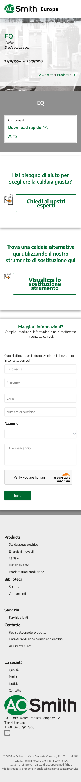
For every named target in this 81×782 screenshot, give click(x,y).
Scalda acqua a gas (16, 47)
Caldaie (9, 43)
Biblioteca (13, 579)
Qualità (14, 670)
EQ (14, 137)
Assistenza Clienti (20, 646)
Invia (18, 495)
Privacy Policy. (60, 760)
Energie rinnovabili (21, 551)
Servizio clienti (18, 617)
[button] (40, 120)
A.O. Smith (46, 75)
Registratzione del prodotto (27, 632)
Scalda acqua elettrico (23, 544)
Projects (14, 677)
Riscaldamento (19, 565)
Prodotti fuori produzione (26, 572)
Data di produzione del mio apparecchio (36, 639)
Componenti (17, 593)
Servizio (11, 609)
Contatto (12, 624)
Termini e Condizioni (36, 760)
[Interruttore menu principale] (71, 8)
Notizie (13, 683)
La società (13, 662)
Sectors (14, 587)
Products (12, 537)
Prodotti (63, 75)
